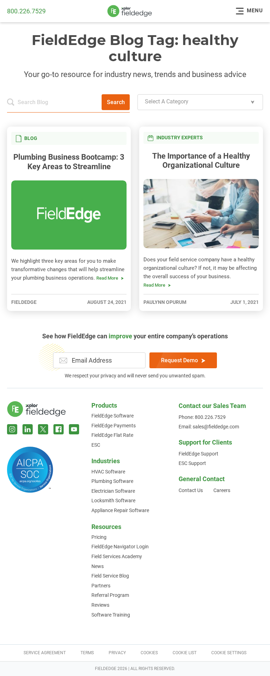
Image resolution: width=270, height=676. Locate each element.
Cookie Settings (228, 652)
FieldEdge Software (112, 416)
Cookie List (185, 652)
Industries (105, 461)
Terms (87, 652)
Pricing (99, 537)
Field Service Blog (110, 576)
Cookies (149, 652)
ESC (95, 445)
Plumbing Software (112, 481)
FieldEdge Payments (113, 425)
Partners (100, 585)
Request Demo (179, 360)
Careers (221, 490)
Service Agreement (45, 652)
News (97, 566)
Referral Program (110, 595)
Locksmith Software (113, 500)
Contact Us (191, 490)
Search (116, 102)
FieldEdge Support (198, 454)
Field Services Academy (116, 556)
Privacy (117, 652)
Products (104, 405)
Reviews (100, 605)
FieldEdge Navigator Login (120, 546)
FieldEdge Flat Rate (112, 435)
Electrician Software (113, 491)
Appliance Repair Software (120, 510)
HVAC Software (108, 471)
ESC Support (192, 463)
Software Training (110, 615)
